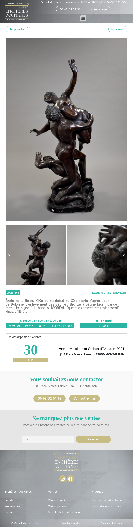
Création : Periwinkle (112, 523)
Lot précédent (17, 29)
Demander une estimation (107, 506)
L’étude (9, 500)
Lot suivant (117, 29)
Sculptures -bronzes (109, 292)
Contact (9, 511)
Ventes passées (57, 506)
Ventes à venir (57, 500)
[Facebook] (70, 478)
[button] (83, 18)
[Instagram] (62, 478)
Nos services (12, 506)
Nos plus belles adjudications (65, 511)
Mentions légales (71, 523)
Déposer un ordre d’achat (107, 500)
